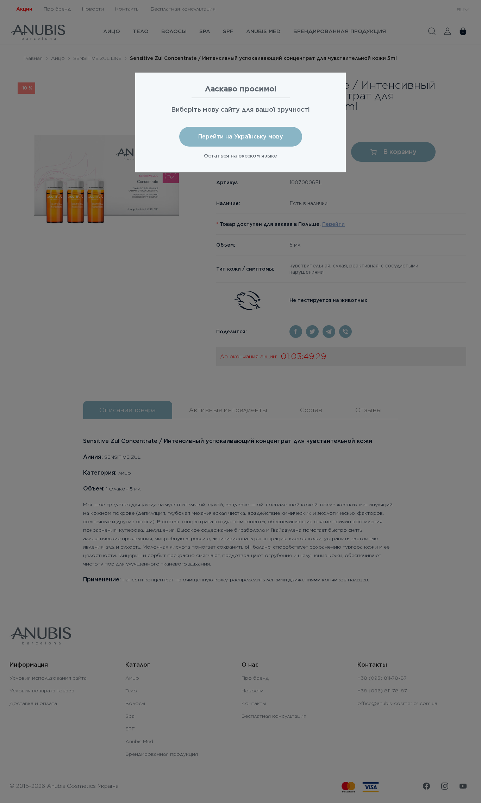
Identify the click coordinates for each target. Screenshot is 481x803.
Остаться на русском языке (240, 156)
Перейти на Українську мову (240, 136)
